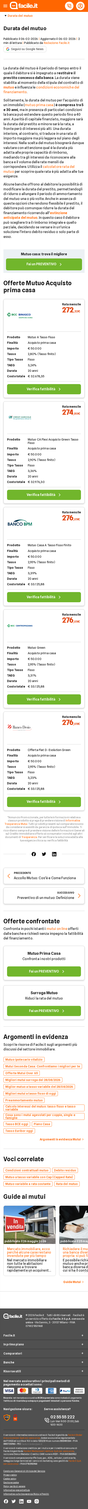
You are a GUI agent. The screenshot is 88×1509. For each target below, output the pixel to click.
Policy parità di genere (14, 1486)
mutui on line (57, 929)
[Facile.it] (24, 8)
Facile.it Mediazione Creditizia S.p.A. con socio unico (48, 1451)
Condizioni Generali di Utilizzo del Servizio (24, 1471)
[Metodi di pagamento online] (44, 1391)
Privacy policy (10, 1475)
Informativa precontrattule (16, 1490)
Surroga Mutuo (44, 993)
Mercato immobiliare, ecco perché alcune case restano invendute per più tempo (29, 1252)
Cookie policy (9, 1478)
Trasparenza (29, 837)
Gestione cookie (11, 1482)
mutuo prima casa (39, 105)
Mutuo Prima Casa (44, 953)
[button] (5, 6)
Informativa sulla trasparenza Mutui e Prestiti (26, 1494)
